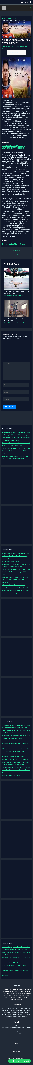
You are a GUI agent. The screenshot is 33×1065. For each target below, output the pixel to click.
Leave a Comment (7, 46)
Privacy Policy (17, 1051)
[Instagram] (27, 2)
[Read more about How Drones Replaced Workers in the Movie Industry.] (16, 278)
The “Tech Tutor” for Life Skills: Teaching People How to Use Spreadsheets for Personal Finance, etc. (16, 770)
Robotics (16, 323)
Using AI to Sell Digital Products (11, 775)
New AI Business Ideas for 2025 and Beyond (15, 587)
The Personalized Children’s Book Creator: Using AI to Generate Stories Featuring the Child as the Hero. (16, 451)
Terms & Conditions (16, 1049)
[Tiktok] (30, 2)
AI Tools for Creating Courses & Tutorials (13, 585)
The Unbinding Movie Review (13, 244)
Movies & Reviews (19, 46)
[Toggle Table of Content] (22, 52)
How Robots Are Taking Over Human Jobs (14, 319)
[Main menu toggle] (4, 8)
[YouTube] (25, 2)
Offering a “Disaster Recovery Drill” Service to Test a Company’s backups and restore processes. (15, 458)
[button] (30, 8)
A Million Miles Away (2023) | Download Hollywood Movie (13, 147)
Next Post (16, 254)
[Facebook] (22, 2)
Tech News (20, 295)
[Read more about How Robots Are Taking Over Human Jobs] (16, 308)
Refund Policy (17, 1047)
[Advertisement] (16, 351)
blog (5, 295)
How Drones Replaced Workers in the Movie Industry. (16, 292)
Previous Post (16, 250)
